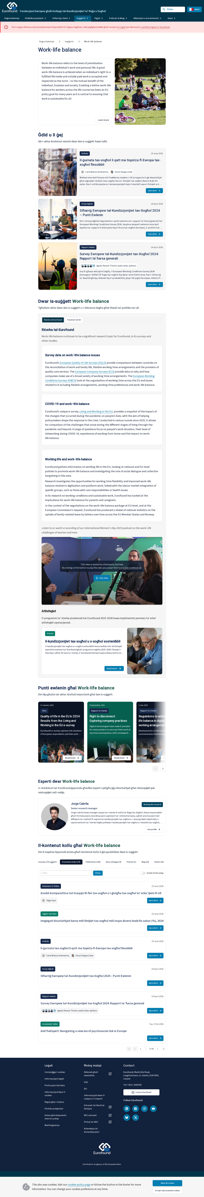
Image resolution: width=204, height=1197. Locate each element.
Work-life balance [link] (93, 41)
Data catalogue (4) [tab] (113, 862)
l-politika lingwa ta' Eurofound (155, 27)
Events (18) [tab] (159, 862)
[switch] (143, 873)
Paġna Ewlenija (11, 18)
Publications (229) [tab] (93, 862)
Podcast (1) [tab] (131, 862)
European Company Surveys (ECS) (94, 372)
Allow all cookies (167, 1183)
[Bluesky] (126, 1117)
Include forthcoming (155, 873)
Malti (197, 9)
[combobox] (143, 1049)
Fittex (97, 873)
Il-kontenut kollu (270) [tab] (71, 862)
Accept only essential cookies (167, 1190)
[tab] (53, 319)
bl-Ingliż (121, 27)
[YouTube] (153, 1108)
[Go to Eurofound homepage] (9, 7)
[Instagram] (144, 1108)
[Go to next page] (157, 1049)
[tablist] (102, 320)
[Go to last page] (163, 1049)
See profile (152, 829)
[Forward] (163, 768)
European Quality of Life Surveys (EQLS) (83, 363)
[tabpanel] (102, 501)
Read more (115, 669)
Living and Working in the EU (96, 411)
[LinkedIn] (126, 1108)
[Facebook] (135, 1108)
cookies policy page (79, 1185)
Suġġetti (69, 41)
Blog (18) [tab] (145, 862)
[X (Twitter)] (135, 1117)
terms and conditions (129, 567)
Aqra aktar (152, 190)
